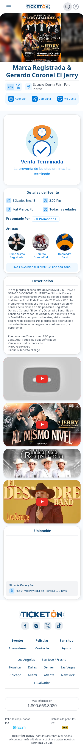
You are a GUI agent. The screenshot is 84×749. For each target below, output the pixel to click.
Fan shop (66, 640)
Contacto (42, 648)
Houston (15, 667)
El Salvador (42, 683)
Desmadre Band (65, 255)
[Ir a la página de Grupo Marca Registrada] (16, 242)
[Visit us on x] (47, 626)
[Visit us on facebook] (25, 626)
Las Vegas (68, 667)
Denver (49, 667)
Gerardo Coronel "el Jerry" (41, 255)
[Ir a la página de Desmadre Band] (64, 242)
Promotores (17, 648)
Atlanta (49, 675)
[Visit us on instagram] (36, 626)
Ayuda (66, 648)
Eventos (17, 640)
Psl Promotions (45, 219)
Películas (42, 640)
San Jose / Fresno (54, 659)
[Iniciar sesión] (76, 7)
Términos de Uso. (42, 743)
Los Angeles (26, 659)
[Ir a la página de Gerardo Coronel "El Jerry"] (40, 242)
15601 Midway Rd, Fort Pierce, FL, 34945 (41, 590)
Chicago (15, 675)
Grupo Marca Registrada (17, 255)
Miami (32, 675)
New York (68, 675)
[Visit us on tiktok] (59, 626)
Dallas (32, 667)
